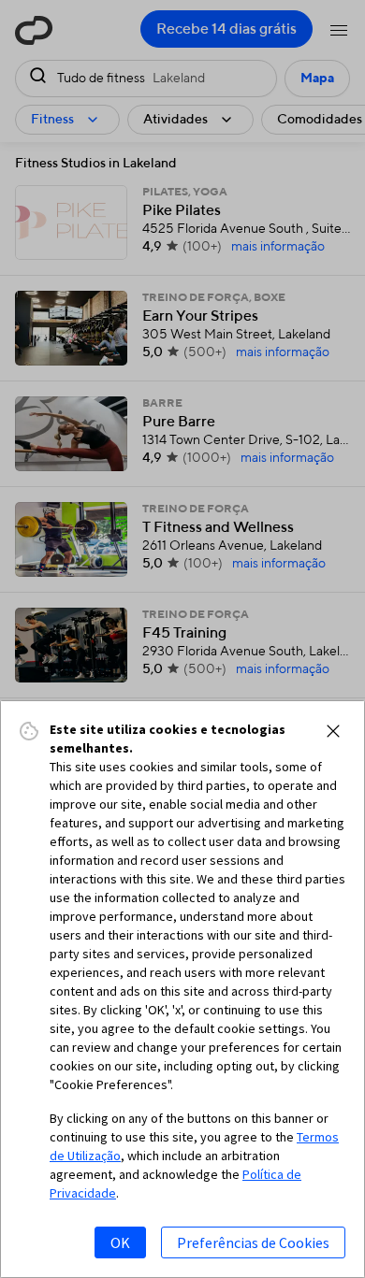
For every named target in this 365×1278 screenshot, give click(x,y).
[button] (333, 731)
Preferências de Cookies (253, 1242)
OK (120, 1242)
